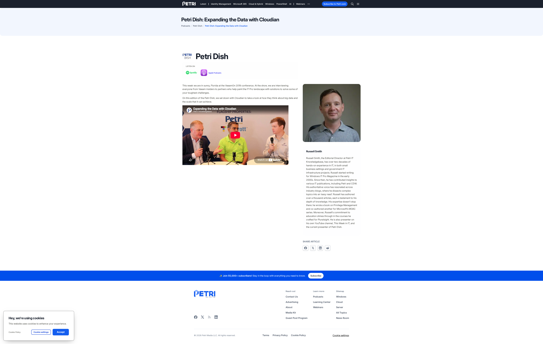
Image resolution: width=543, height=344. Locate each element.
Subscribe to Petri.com (335, 4)
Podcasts (185, 26)
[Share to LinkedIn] (216, 318)
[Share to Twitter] (313, 248)
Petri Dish (197, 26)
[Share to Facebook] (305, 248)
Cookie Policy (15, 332)
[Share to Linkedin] (320, 248)
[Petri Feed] (209, 318)
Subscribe (315, 275)
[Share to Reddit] (327, 248)
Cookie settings (341, 335)
